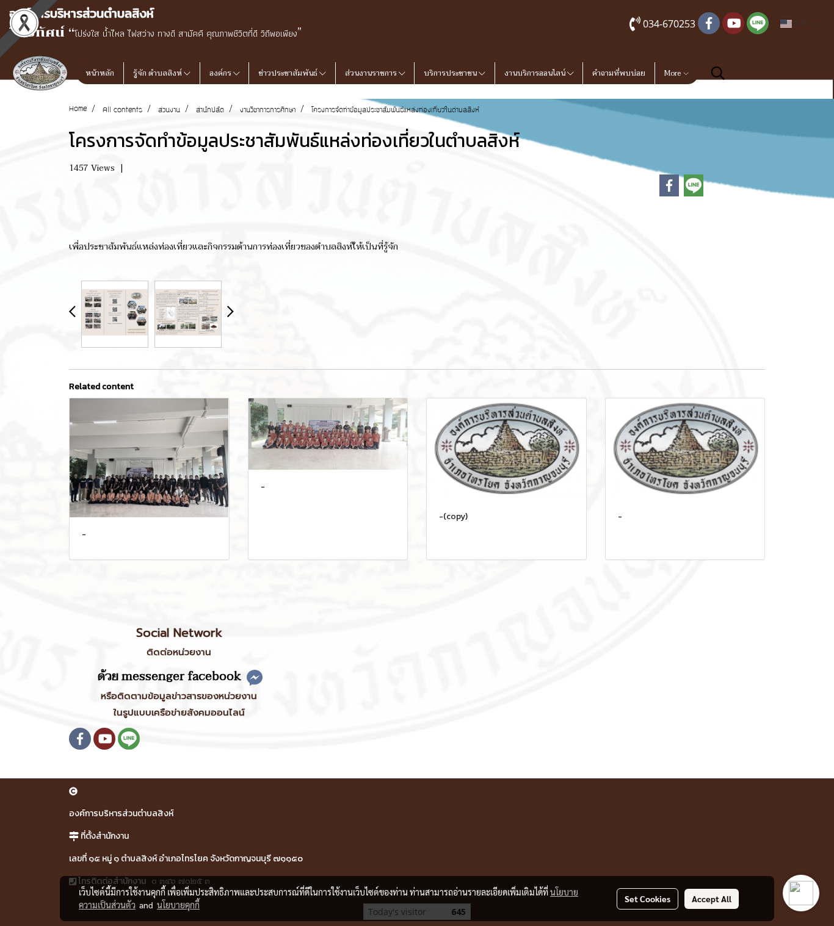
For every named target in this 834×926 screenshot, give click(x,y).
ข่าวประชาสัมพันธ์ (288, 73)
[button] (718, 73)
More (673, 73)
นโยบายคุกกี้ (178, 904)
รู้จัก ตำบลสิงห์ (158, 73)
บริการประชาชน (451, 73)
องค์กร (221, 73)
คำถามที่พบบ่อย (618, 73)
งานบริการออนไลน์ (535, 73)
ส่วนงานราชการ (372, 73)
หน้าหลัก (99, 73)
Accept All (711, 898)
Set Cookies (647, 898)
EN (800, 23)
